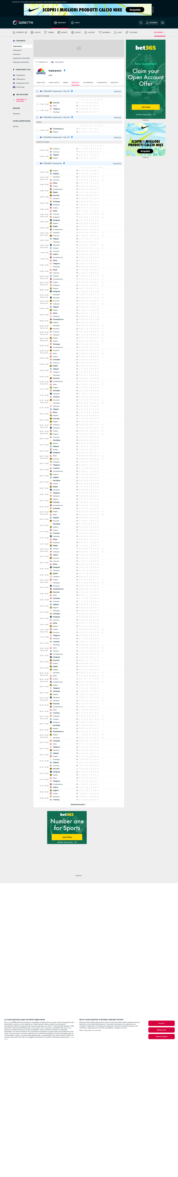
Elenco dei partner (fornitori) (90, 1030)
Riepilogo (41, 82)
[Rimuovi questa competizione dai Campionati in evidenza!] (64, 70)
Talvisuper (17, 54)
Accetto (162, 1023)
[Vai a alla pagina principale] (28, 23)
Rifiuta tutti (161, 1030)
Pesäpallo (43, 62)
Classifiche (102, 82)
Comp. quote (54, 82)
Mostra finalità (161, 1036)
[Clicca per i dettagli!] (79, 104)
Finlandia (59, 62)
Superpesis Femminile (21, 58)
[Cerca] (141, 22)
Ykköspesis (17, 50)
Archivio (114, 82)
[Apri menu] (162, 22)
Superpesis (17, 46)
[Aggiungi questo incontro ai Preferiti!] (37, 104)
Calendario (88, 82)
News (65, 82)
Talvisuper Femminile (21, 62)
